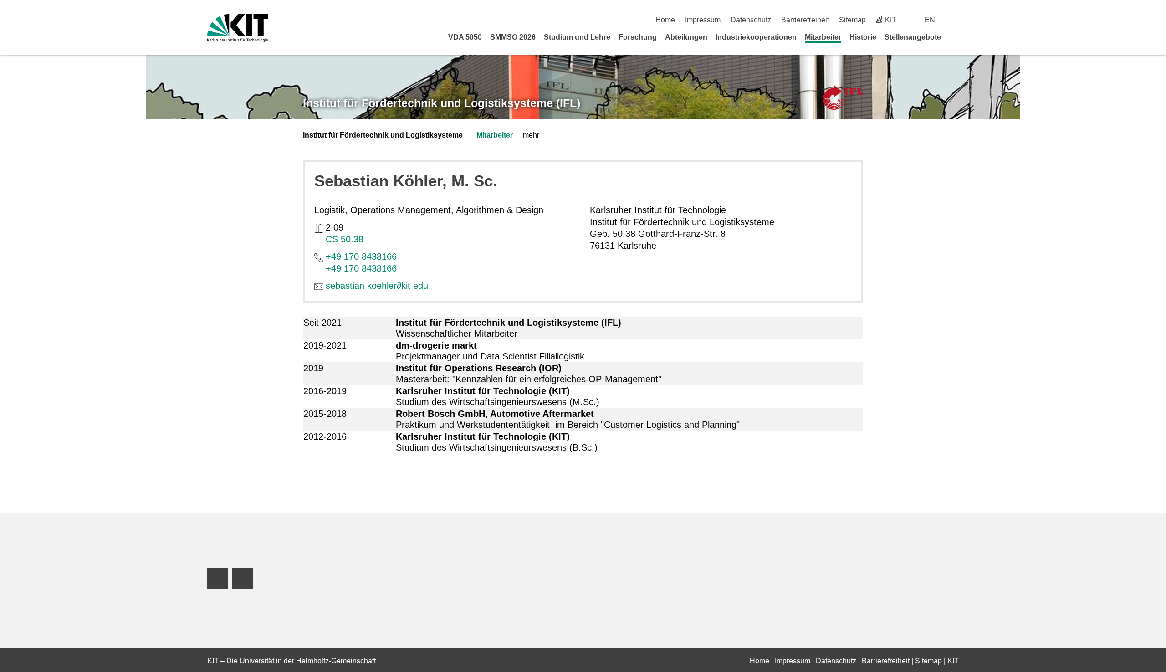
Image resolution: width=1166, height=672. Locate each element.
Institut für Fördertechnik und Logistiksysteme (383, 135)
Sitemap (852, 20)
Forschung (638, 37)
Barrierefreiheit (805, 20)
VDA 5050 (465, 37)
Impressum (703, 20)
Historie (862, 37)
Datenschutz (751, 20)
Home (665, 20)
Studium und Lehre (577, 37)
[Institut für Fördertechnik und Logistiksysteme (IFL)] (843, 97)
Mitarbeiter (823, 37)
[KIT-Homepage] (237, 28)
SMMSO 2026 (513, 37)
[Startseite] (955, 36)
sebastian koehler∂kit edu (377, 286)
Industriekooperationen (756, 37)
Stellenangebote (913, 37)
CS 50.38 (344, 239)
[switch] (955, 19)
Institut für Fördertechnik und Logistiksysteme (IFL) (441, 103)
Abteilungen (686, 37)
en (930, 20)
